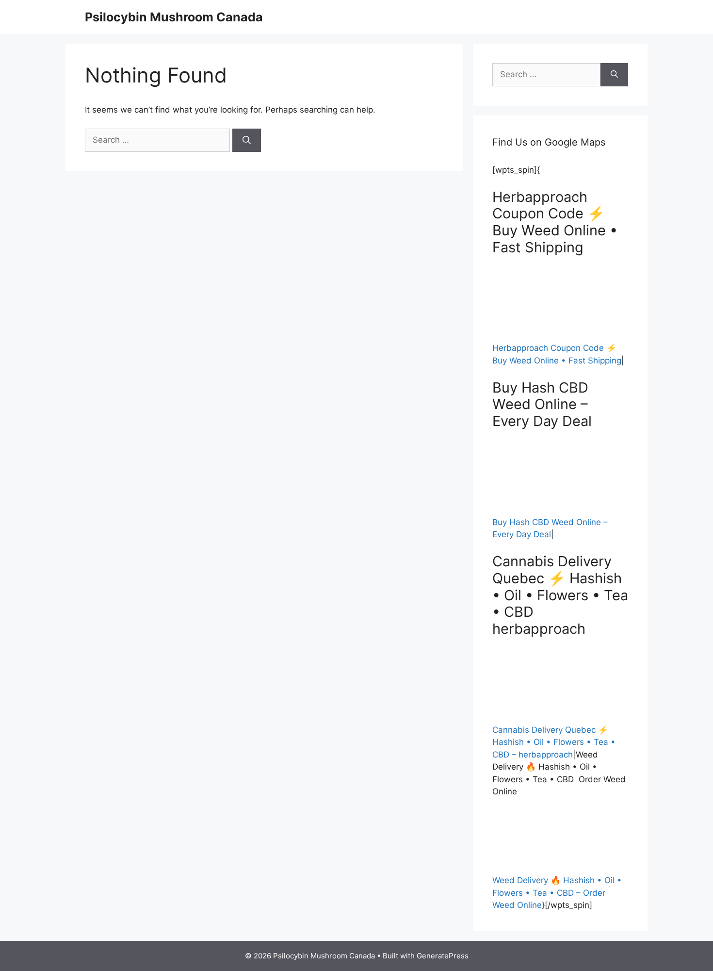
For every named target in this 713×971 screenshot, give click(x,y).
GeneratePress (443, 955)
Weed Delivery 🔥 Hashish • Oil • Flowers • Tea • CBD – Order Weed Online (557, 892)
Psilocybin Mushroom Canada (174, 17)
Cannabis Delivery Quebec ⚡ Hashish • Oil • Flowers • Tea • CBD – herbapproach (554, 742)
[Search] (246, 140)
